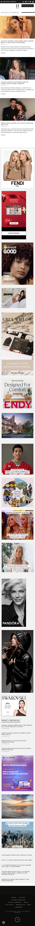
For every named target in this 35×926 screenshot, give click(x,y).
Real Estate (10, 904)
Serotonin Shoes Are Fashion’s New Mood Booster (15, 880)
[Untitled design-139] (14, 602)
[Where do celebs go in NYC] (17, 835)
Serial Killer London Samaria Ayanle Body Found (16, 733)
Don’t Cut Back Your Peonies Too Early (17, 860)
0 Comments (5, 728)
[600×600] (17, 394)
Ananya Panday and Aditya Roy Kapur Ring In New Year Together (17, 41)
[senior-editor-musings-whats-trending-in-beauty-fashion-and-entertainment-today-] (17, 492)
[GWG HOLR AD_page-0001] (17, 344)
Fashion (13, 897)
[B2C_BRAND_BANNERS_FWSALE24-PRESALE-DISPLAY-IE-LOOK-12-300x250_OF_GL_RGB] (14, 706)
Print (29, 904)
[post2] (17, 773)
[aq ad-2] (17, 806)
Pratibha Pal (4, 44)
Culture (3, 52)
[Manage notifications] (3, 922)
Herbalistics (20, 904)
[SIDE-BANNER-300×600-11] (17, 661)
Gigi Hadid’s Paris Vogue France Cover (17, 855)
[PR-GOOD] (17, 263)
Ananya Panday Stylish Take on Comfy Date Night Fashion (14, 82)
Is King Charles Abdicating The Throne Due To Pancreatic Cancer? (17, 725)
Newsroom (18, 907)
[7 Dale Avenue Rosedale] (17, 425)
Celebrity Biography (18, 899)
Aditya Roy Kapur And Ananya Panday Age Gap (17, 123)
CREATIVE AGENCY (9, 1)
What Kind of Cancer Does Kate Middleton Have (14, 741)
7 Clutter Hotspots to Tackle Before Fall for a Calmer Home (16, 865)
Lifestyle (22, 897)
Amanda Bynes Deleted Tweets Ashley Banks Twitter (16, 749)
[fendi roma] (17, 168)
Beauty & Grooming (14, 902)
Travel (26, 902)
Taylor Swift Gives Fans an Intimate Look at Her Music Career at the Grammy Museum (16, 873)
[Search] (23, 1)
